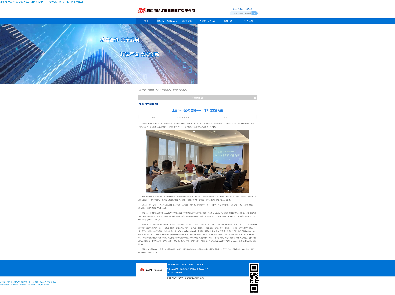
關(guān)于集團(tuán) (167, 21)
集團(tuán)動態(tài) (180, 90)
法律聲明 (200, 264)
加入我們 (248, 21)
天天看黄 (23, 285)
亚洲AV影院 (15, 285)
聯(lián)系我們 (173, 264)
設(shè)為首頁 (238, 9)
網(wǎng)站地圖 (187, 264)
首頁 (146, 21)
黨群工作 (228, 21)
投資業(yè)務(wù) (208, 21)
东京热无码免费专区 (43, 285)
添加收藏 (249, 9)
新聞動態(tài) (187, 21)
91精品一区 (31, 285)
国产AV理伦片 (5, 285)
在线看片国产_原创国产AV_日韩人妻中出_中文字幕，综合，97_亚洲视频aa (41, 2)
